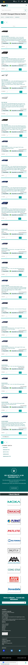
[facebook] (3, 650)
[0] (16, 1)
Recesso (3, 629)
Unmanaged (6, 454)
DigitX (2, 17)
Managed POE (6, 449)
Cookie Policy (4, 634)
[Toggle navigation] (26, 5)
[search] (25, 10)
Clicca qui (14, 488)
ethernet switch (9, 17)
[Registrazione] (22, 1)
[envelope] (4, 2)
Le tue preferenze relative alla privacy (10, 662)
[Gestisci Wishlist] (19, 1)
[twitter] (19, 650)
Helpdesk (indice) (5, 625)
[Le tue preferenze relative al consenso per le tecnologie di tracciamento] (25, 663)
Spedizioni (4, 627)
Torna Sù (6, 436)
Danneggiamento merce (6, 630)
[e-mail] (24, 603)
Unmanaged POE (7, 456)
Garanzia (3, 628)
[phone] (2, 2)
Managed (5, 447)
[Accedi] (25, 1)
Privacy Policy (4, 632)
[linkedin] (11, 650)
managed (17, 17)
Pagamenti (4, 626)
